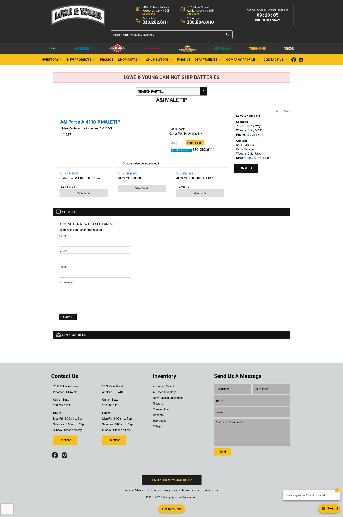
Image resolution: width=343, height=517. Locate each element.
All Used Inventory (164, 392)
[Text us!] (329, 509)
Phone (63, 267)
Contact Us (274, 59)
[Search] (228, 34)
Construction (161, 409)
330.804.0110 (200, 22)
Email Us (246, 168)
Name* (63, 235)
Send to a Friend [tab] (74, 335)
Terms (185, 490)
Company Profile (241, 59)
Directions (148, 13)
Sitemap (195, 490)
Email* (63, 251)
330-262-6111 (203, 149)
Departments (206, 59)
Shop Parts (128, 59)
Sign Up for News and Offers (171, 480)
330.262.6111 (155, 22)
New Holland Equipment (168, 398)
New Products (79, 59)
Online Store (157, 59)
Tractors (158, 403)
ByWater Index (210, 490)
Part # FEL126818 (186, 173)
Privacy (176, 490)
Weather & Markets (135, 490)
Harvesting (159, 420)
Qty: (173, 142)
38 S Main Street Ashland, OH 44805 (200, 9)
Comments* (66, 282)
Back (287, 110)
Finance (183, 59)
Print (278, 110)
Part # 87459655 (69, 173)
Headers (158, 415)
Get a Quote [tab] (70, 212)
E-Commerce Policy (159, 490)
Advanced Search (164, 386)
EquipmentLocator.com (184, 497)
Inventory (50, 59)
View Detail (83, 193)
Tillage (157, 426)
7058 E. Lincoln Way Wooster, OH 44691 (156, 9)
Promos (107, 59)
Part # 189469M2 (127, 173)
